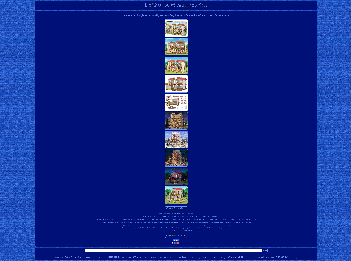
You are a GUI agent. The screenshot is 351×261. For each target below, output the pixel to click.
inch (94, 257)
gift (225, 258)
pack (141, 257)
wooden (181, 256)
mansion (167, 257)
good (267, 257)
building (247, 258)
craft (199, 258)
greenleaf (59, 257)
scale (135, 256)
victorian (232, 257)
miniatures (253, 257)
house (68, 256)
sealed (204, 257)
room (128, 257)
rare (189, 257)
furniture (78, 257)
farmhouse (154, 257)
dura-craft (88, 257)
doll (240, 256)
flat (161, 257)
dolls (215, 257)
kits (174, 257)
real (209, 257)
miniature (282, 256)
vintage (101, 257)
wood (261, 257)
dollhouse (113, 256)
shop (296, 258)
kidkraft (147, 258)
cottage (291, 257)
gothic (221, 257)
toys (272, 257)
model (194, 257)
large (122, 257)
